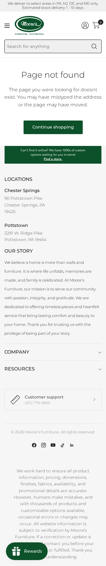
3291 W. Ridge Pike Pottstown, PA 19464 (25, 236)
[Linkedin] (72, 445)
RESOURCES (19, 369)
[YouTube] (53, 445)
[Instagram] (43, 445)
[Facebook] (34, 445)
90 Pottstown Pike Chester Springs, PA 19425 (24, 205)
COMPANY (16, 352)
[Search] (94, 46)
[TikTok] (62, 445)
